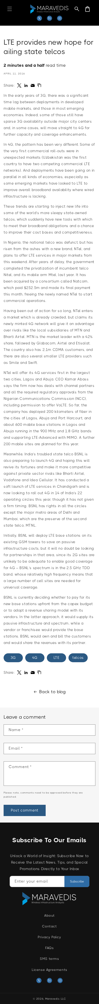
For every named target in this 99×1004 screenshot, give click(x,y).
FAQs (49, 948)
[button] (9, 9)
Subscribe (77, 881)
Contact (49, 926)
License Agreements (49, 970)
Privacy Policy (49, 937)
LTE (57, 657)
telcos (78, 657)
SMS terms (49, 959)
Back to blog (52, 691)
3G (13, 657)
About (49, 915)
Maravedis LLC (55, 998)
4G (34, 657)
